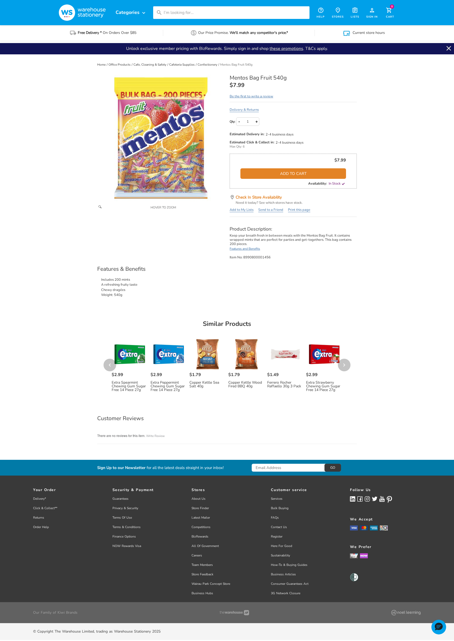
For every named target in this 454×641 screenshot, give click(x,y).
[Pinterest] (389, 499)
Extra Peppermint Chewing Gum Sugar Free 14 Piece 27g (168, 386)
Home (101, 64)
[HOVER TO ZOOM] (160, 138)
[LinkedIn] (352, 499)
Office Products (120, 64)
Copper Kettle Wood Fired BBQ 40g (245, 384)
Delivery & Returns (244, 109)
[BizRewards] (354, 555)
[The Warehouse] (234, 612)
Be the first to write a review (251, 96)
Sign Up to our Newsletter (121, 468)
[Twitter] (374, 498)
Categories (131, 12)
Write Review (155, 436)
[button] (438, 627)
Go (332, 467)
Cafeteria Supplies (182, 64)
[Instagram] (367, 499)
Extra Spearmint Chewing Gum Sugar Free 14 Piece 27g (129, 386)
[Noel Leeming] (406, 612)
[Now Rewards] (364, 556)
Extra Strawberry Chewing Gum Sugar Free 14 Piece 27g (323, 386)
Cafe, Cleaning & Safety (150, 64)
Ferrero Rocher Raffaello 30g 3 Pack (284, 384)
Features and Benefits (245, 249)
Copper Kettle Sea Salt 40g (204, 384)
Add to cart (293, 173)
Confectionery (208, 64)
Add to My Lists (242, 209)
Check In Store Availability (259, 197)
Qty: (232, 121)
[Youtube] (382, 499)
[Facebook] (360, 499)
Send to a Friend (270, 209)
